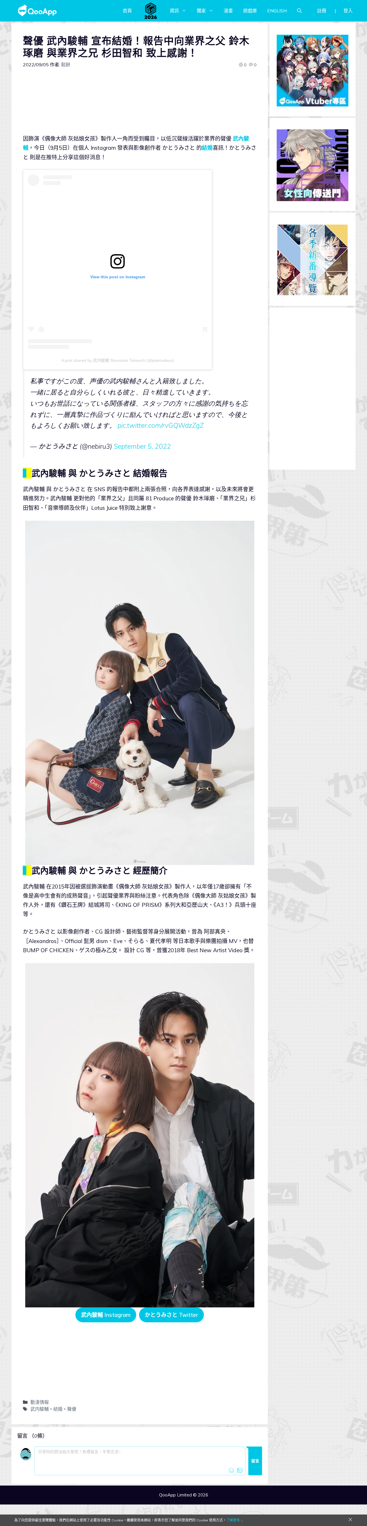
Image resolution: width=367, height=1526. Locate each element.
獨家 (201, 10)
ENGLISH (277, 10)
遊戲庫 (250, 10)
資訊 (174, 10)
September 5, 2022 (142, 446)
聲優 (71, 1409)
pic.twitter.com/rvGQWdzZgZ (161, 425)
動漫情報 (39, 1402)
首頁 (127, 10)
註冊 (321, 10)
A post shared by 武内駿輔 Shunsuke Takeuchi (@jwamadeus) (117, 360)
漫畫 (228, 10)
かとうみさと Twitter (171, 1314)
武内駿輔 (39, 1409)
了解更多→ (234, 1520)
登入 (348, 10)
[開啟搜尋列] (299, 10)
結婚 (207, 147)
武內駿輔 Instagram (105, 1314)
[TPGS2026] (151, 10)
